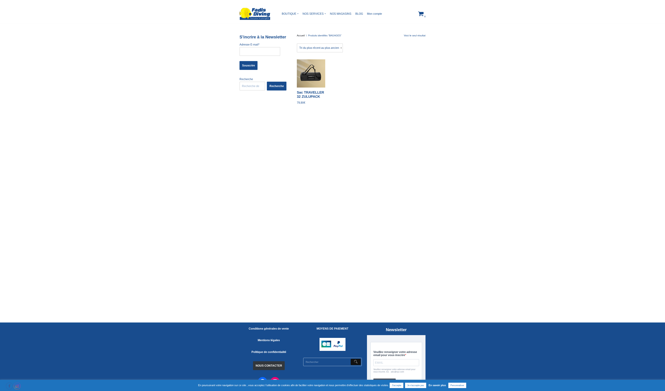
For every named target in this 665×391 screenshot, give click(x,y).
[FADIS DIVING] (255, 14)
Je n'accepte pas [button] (415, 385)
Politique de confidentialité (268, 352)
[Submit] (356, 362)
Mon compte (374, 13)
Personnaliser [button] (457, 385)
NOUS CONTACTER (269, 365)
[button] (298, 13)
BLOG (359, 13)
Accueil (301, 35)
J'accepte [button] (396, 385)
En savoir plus (437, 385)
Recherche (246, 79)
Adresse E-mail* (249, 44)
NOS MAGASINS (340, 13)
